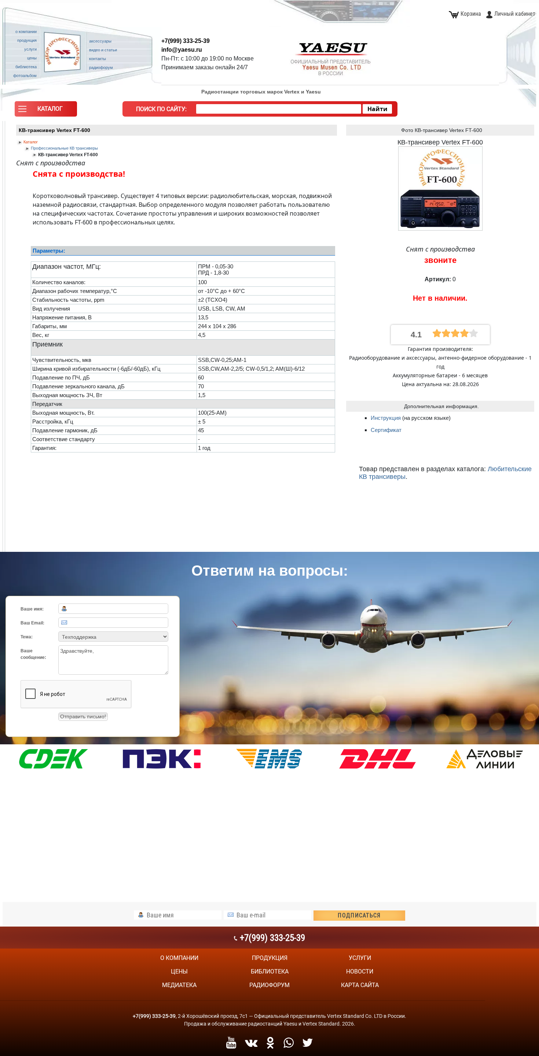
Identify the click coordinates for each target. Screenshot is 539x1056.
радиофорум (269, 985)
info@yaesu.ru (181, 50)
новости (359, 971)
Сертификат (386, 430)
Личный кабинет (514, 13)
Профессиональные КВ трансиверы (64, 148)
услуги (360, 957)
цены (179, 971)
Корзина (471, 13)
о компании (179, 957)
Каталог (30, 142)
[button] (46, 111)
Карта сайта (360, 985)
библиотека (270, 971)
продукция (269, 957)
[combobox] (278, 109)
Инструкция (386, 418)
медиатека (179, 985)
